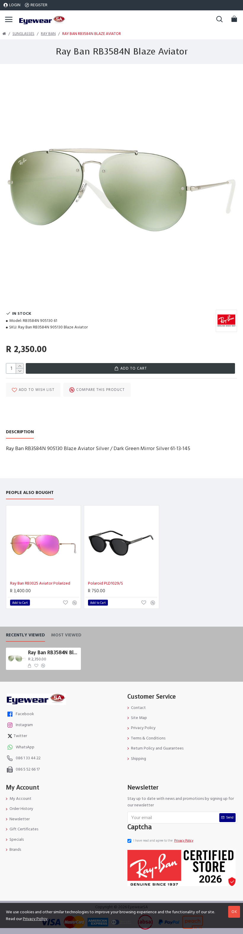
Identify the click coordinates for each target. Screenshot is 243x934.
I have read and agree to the (163, 840)
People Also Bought (30, 493)
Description (20, 432)
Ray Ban (48, 33)
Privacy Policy (35, 919)
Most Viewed (66, 635)
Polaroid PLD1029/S (105, 583)
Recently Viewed (25, 635)
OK (234, 911)
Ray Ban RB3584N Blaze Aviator (53, 653)
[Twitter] (11, 736)
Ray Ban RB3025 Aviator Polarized (40, 583)
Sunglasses (23, 33)
